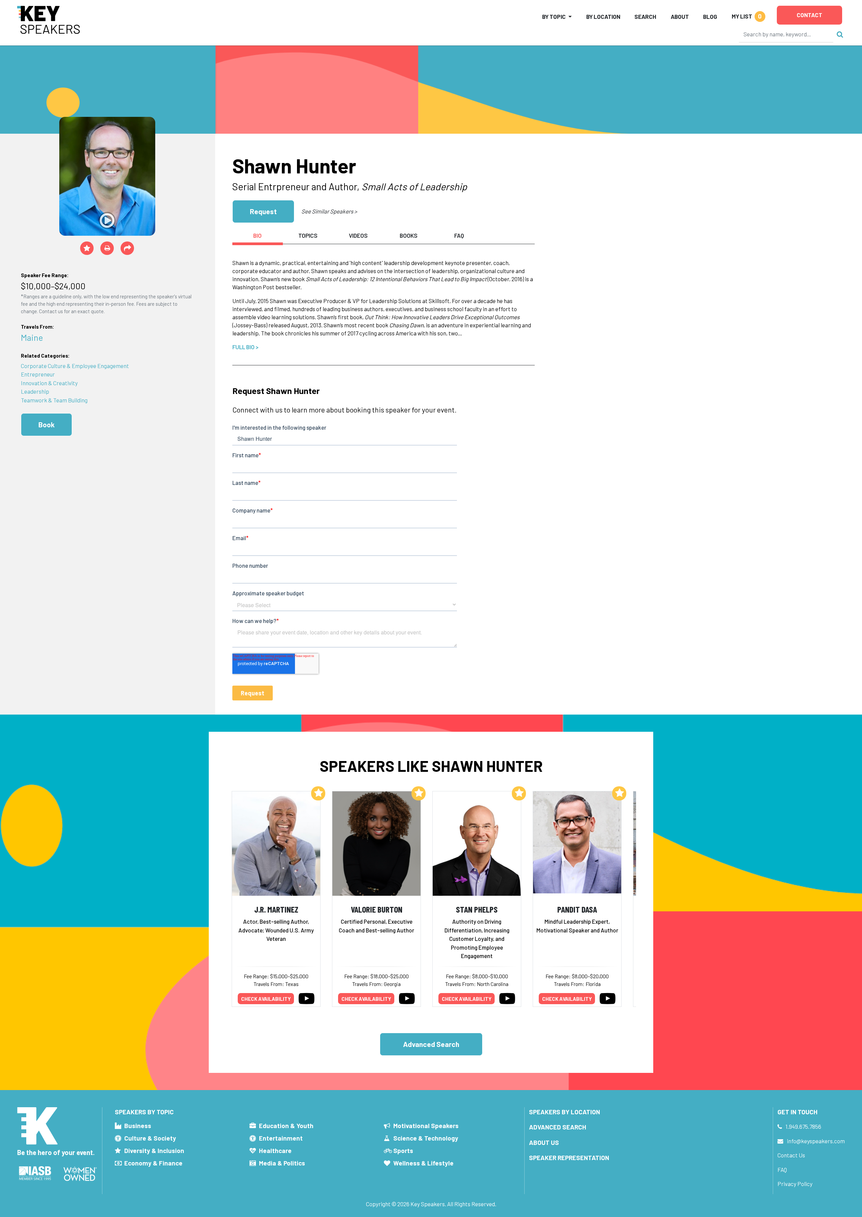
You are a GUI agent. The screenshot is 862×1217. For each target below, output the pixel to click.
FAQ (782, 1169)
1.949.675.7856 (803, 1126)
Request (263, 211)
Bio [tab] (257, 235)
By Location (603, 16)
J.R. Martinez (276, 909)
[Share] (127, 248)
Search (645, 16)
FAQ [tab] (459, 235)
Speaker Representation (569, 1157)
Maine (32, 337)
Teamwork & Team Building (54, 400)
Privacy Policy (795, 1183)
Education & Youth (286, 1125)
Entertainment (281, 1138)
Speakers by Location (564, 1112)
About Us (544, 1142)
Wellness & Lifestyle (423, 1163)
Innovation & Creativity (49, 383)
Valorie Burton (376, 909)
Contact (809, 14)
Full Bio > (245, 346)
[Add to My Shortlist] (87, 248)
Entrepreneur (38, 374)
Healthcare (275, 1150)
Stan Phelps (477, 909)
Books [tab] (409, 235)
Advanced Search (431, 1044)
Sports (403, 1150)
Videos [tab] (358, 235)
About (680, 16)
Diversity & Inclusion (154, 1150)
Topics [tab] (308, 235)
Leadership (35, 391)
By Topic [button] (554, 16)
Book (46, 424)
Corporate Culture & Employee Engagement (75, 365)
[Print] (107, 248)
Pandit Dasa (577, 909)
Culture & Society (150, 1138)
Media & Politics (282, 1163)
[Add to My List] (318, 793)
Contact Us (791, 1155)
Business (137, 1125)
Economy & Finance (153, 1163)
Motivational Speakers (426, 1125)
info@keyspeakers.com (816, 1141)
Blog (710, 16)
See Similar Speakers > (329, 211)
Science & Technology (425, 1138)
